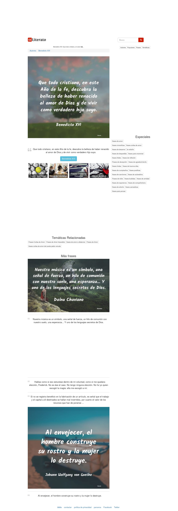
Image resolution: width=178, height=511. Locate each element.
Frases (138, 47)
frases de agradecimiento (138, 162)
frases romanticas (118, 145)
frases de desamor (118, 149)
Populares (131, 47)
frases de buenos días (130, 166)
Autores (123, 47)
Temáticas (145, 47)
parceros (97, 507)
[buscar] (141, 40)
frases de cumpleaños (120, 170)
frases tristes (116, 158)
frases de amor (117, 141)
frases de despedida (119, 154)
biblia (59, 507)
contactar (68, 507)
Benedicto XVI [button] (68, 158)
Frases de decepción (119, 162)
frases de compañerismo (137, 183)
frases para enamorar (135, 154)
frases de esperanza (119, 183)
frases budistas (130, 179)
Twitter (116, 507)
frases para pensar (118, 191)
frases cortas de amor (134, 145)
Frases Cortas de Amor (37, 242)
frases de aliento (118, 187)
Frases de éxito (117, 179)
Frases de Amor (92, 242)
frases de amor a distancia (75, 242)
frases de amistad (143, 179)
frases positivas (134, 170)
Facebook (107, 507)
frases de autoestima (135, 174)
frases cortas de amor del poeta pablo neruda (45, 246)
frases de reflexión (129, 158)
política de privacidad (82, 507)
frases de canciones (119, 174)
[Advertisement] (89, 18)
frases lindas (116, 166)
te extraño (130, 149)
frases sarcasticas (131, 187)
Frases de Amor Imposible (55, 242)
